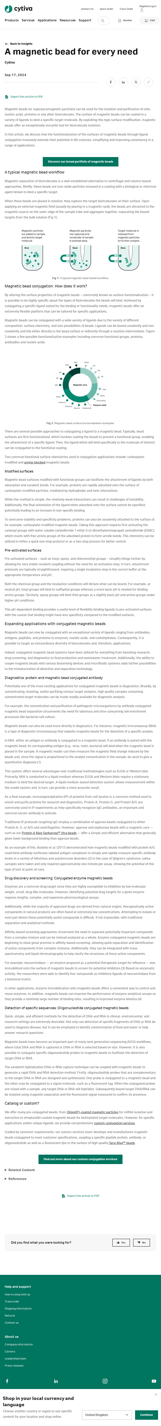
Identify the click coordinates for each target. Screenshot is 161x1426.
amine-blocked (34, 462)
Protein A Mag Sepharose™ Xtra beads (49, 833)
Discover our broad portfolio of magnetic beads (80, 161)
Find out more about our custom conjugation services (80, 1159)
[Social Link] (110, 82)
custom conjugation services (114, 1123)
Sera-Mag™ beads (122, 1143)
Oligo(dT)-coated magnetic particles (92, 1112)
